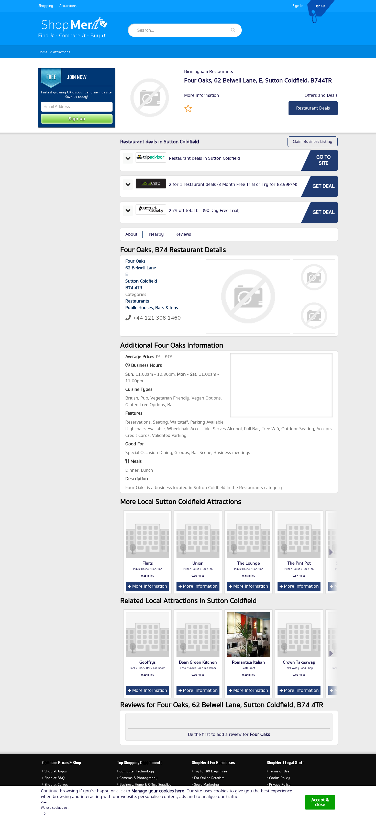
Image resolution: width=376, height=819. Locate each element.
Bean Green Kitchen (198, 662)
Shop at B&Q (55, 778)
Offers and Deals (321, 95)
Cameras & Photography (138, 778)
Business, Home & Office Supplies (145, 784)
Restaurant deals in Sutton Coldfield (204, 158)
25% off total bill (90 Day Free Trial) (204, 210)
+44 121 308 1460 (157, 318)
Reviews (183, 234)
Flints (147, 563)
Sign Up (320, 6)
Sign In (298, 5)
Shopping (45, 5)
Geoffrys (147, 662)
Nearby (156, 234)
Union (198, 563)
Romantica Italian (248, 662)
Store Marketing (206, 784)
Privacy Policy (280, 784)
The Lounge (248, 563)
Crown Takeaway (299, 662)
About (131, 234)
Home (42, 52)
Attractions (67, 5)
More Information (201, 95)
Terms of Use (279, 771)
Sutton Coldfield (286, 80)
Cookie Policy (279, 778)
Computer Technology (136, 771)
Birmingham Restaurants (208, 71)
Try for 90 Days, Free (210, 771)
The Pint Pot (299, 563)
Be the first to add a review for (229, 734)
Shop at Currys (56, 784)
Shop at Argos (56, 771)
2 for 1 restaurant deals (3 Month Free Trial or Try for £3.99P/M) (233, 184)
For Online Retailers (209, 778)
